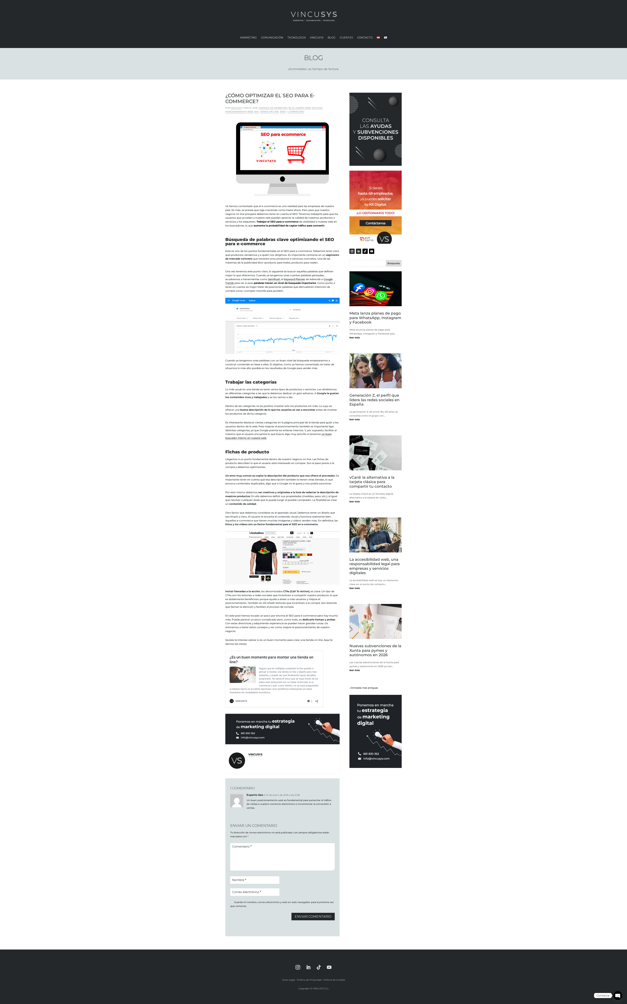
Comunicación (272, 38)
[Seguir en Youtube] (371, 251)
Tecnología (296, 38)
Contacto (365, 38)
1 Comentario (295, 111)
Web (282, 111)
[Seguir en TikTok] (365, 251)
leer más (354, 337)
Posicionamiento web (239, 111)
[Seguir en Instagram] (352, 251)
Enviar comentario (313, 917)
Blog (332, 38)
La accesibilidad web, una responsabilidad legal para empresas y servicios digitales (374, 566)
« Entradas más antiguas (363, 687)
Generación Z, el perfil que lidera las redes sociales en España (374, 400)
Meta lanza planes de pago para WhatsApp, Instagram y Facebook (375, 317)
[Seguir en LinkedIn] (358, 251)
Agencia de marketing (273, 108)
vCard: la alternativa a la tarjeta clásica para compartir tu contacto (371, 482)
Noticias (317, 108)
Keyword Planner (294, 279)
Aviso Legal (288, 979)
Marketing (248, 38)
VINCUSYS (316, 38)
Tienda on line (269, 111)
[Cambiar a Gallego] (385, 41)
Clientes (346, 38)
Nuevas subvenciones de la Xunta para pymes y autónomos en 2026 (375, 650)
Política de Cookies (334, 979)
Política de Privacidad (309, 979)
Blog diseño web (300, 108)
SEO (256, 111)
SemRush (274, 279)
